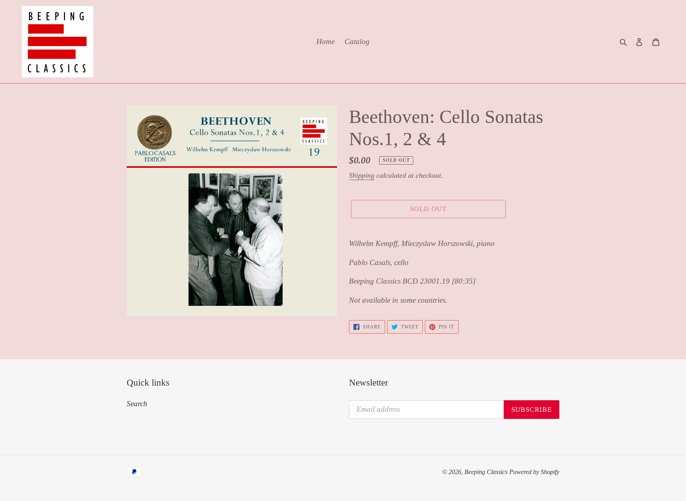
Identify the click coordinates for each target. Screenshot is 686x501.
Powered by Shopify (534, 471)
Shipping (361, 175)
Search (137, 403)
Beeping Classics (485, 471)
